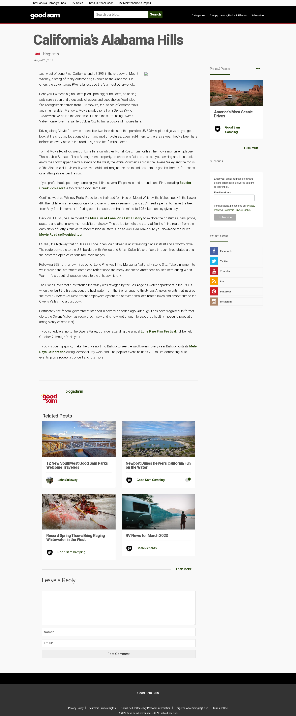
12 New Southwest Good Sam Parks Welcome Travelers (77, 465)
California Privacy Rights (237, 210)
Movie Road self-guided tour (61, 234)
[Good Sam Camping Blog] (57, 13)
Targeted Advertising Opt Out (192, 708)
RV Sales (77, 3)
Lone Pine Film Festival (158, 331)
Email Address (222, 192)
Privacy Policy (76, 708)
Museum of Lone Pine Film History (116, 218)
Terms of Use (220, 708)
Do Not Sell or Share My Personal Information (146, 708)
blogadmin (51, 54)
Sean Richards (147, 548)
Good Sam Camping (151, 480)
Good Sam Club (148, 693)
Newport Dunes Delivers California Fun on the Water (158, 465)
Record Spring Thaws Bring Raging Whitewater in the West (75, 537)
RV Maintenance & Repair (135, 3)
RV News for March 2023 (147, 535)
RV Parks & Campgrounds (49, 3)
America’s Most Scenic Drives (233, 114)
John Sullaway (67, 480)
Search (155, 14)
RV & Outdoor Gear (101, 3)
